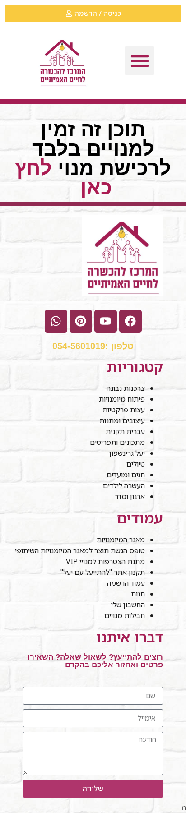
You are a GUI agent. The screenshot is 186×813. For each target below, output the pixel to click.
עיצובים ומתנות (122, 420)
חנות (138, 594)
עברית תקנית (125, 431)
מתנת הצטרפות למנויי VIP (105, 561)
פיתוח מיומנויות (122, 399)
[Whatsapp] (56, 321)
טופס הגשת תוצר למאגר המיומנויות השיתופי (80, 550)
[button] (139, 60)
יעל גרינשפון (127, 453)
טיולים (135, 464)
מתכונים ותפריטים (117, 442)
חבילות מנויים (124, 615)
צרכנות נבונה (126, 388)
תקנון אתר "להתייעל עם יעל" (102, 572)
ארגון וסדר (130, 496)
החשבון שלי (128, 605)
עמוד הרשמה (126, 583)
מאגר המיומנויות (121, 540)
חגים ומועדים (126, 475)
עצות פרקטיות (123, 410)
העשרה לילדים (124, 485)
